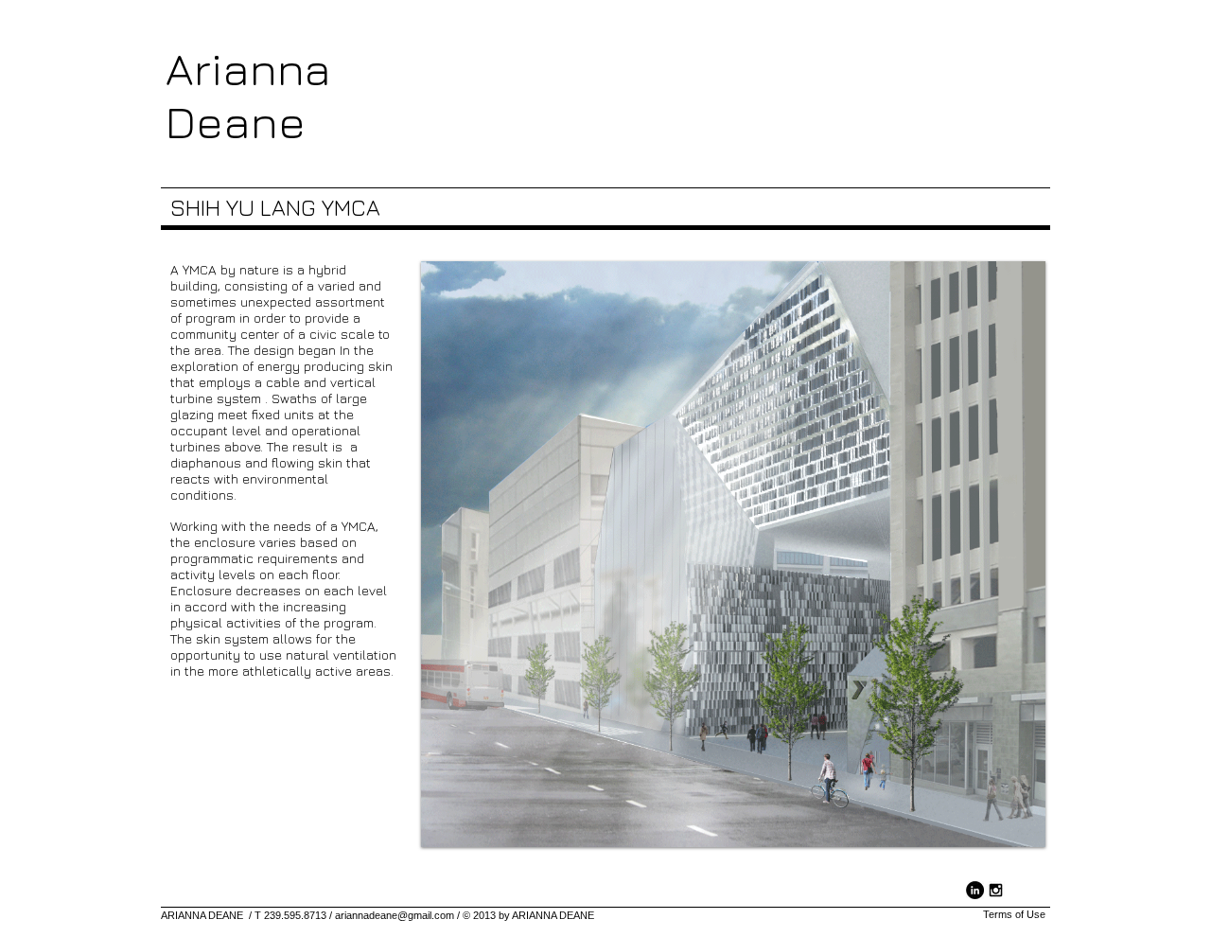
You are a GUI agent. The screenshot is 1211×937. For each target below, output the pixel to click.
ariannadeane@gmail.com (394, 915)
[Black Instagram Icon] (996, 890)
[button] (733, 554)
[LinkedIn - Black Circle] (975, 890)
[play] (1017, 818)
